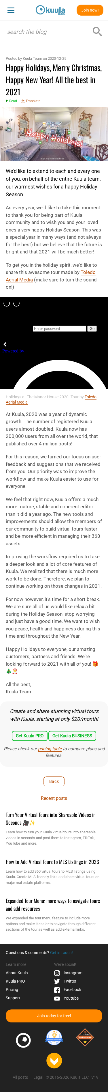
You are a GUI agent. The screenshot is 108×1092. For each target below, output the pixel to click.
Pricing (12, 989)
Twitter (69, 981)
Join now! (90, 10)
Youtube (71, 998)
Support (13, 998)
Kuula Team (32, 58)
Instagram (72, 972)
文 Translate (30, 101)
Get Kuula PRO (29, 735)
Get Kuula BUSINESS (72, 735)
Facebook (72, 989)
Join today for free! (54, 1015)
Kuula (15, 981)
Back (54, 781)
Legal (38, 1077)
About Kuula (17, 972)
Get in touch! (61, 952)
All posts (20, 1077)
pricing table (50, 748)
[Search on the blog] (97, 31)
